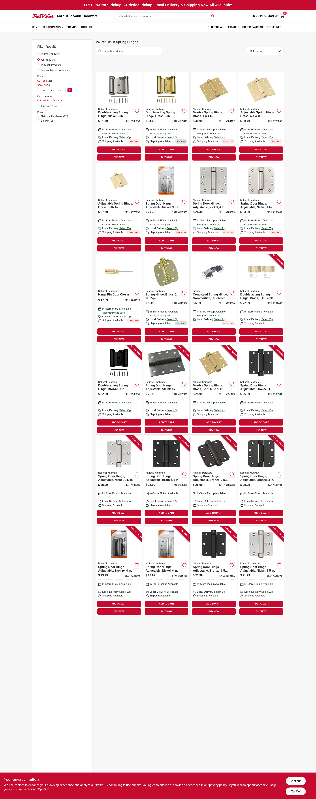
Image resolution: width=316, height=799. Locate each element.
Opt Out (296, 791)
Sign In (258, 15)
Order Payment (252, 27)
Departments (51, 27)
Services (233, 27)
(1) (47, 120)
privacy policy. (218, 785)
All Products (48, 60)
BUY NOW (119, 157)
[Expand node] (38, 105)
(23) (54, 116)
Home (35, 27)
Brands (72, 27)
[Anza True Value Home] (43, 16)
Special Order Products (54, 70)
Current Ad (215, 27)
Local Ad (86, 27)
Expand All (57, 100)
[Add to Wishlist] (137, 111)
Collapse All (43, 100)
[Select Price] (69, 90)
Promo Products (50, 54)
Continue (296, 781)
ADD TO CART (119, 149)
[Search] (213, 16)
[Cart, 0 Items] (282, 16)
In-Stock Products (51, 65)
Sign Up (273, 15)
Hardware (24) (48, 105)
